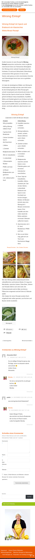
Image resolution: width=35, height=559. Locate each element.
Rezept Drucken (11, 247)
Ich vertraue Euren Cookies (9, 10)
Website (3, 469)
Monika (10, 377)
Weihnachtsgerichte (6, 552)
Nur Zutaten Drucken (22, 247)
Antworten (30, 374)
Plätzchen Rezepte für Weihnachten (22, 552)
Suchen (4, 493)
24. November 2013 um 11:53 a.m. (22, 397)
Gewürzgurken (6, 340)
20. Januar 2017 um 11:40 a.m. (23, 377)
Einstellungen (9, 5)
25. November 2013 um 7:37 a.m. (19, 410)
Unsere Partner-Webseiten (16, 550)
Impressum (4, 550)
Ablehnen (22, 10)
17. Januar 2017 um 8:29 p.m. (17, 357)
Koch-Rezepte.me (7, 554)
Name (3, 455)
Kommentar (3, 442)
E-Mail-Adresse (3, 463)
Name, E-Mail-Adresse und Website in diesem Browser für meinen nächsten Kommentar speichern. (15, 477)
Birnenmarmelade (27, 340)
